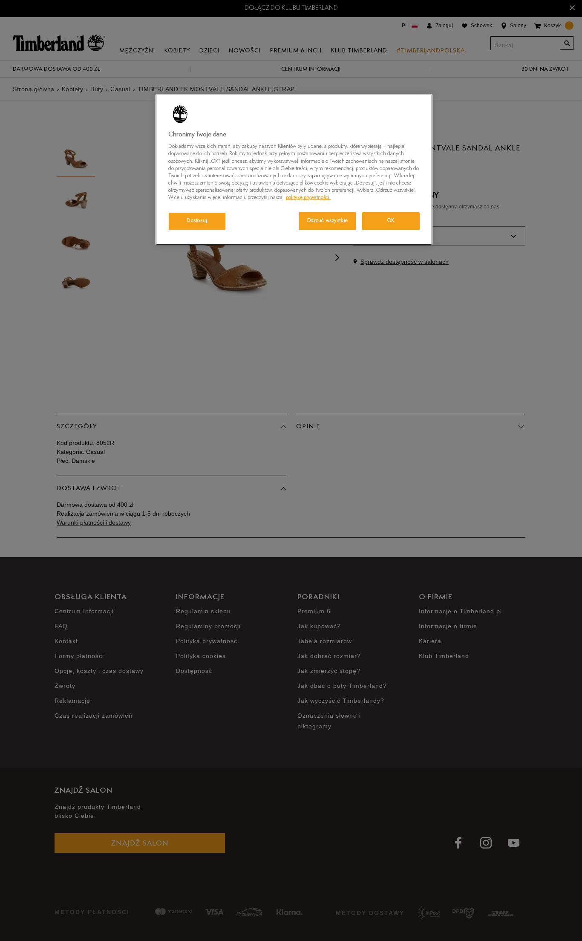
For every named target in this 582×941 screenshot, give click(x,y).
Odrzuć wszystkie (327, 220)
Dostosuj (197, 220)
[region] (294, 169)
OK (391, 220)
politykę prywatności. (308, 197)
